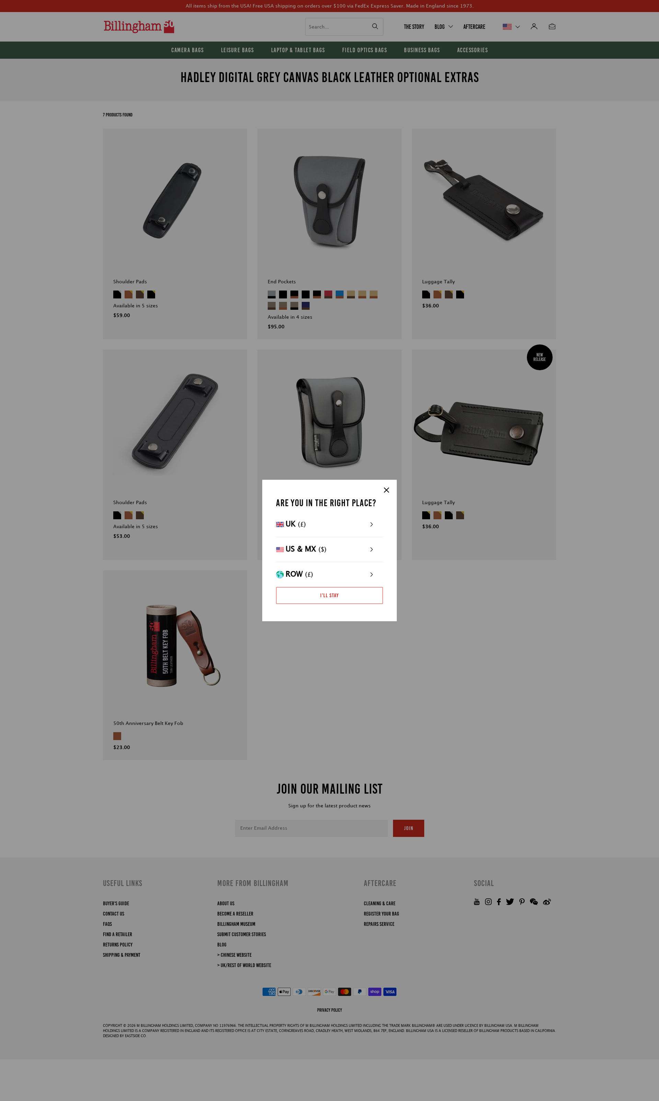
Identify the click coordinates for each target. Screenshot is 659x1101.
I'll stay (329, 595)
